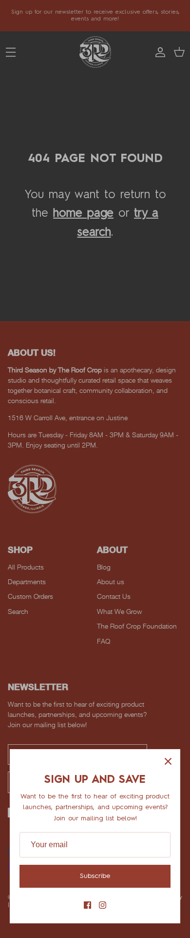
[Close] (168, 761)
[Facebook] (87, 905)
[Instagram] (102, 905)
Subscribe (95, 876)
